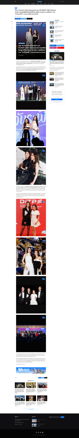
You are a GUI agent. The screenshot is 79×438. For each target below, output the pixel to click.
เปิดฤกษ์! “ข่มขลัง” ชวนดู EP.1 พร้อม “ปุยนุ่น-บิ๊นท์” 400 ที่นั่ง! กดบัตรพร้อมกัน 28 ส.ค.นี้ (42, 403)
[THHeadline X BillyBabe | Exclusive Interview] (52, 36)
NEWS (29, 3)
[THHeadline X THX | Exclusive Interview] (52, 22)
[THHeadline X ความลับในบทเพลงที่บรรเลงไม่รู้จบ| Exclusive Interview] (52, 40)
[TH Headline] (39, 1)
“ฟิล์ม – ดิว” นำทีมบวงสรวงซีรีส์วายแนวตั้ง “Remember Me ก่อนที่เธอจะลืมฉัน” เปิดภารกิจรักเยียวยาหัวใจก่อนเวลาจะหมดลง (20, 403)
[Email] (12, 28)
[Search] (63, 1)
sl (17, 16)
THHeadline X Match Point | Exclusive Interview (59, 26)
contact (52, 3)
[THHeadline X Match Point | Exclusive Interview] (52, 27)
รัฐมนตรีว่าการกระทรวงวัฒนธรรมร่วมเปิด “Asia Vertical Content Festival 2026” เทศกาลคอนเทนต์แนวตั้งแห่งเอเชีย (42, 390)
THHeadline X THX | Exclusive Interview (59, 22)
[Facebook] (12, 24)
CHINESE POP (33, 3)
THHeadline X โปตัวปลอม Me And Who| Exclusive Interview (59, 31)
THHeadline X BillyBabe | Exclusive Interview (58, 35)
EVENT (45, 3)
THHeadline (42, 435)
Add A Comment (31, 409)
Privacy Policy (56, 102)
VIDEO (41, 3)
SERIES (38, 3)
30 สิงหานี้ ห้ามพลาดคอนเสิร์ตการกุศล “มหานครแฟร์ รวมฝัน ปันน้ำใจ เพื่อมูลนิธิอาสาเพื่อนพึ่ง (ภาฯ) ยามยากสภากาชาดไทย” (31, 403)
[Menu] (15, 1)
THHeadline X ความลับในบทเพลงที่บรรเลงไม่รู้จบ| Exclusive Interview (59, 40)
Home (25, 3)
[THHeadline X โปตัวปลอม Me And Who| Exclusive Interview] (52, 31)
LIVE (48, 3)
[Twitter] (12, 26)
